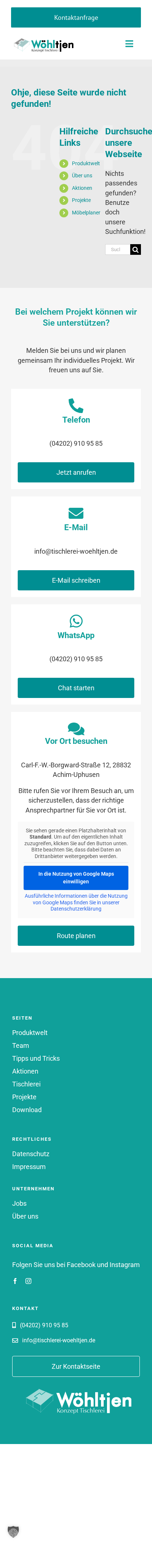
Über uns (82, 175)
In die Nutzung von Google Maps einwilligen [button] (76, 877)
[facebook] (15, 1281)
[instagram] (28, 1281)
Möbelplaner (86, 213)
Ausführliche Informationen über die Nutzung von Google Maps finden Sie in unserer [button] (76, 899)
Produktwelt (86, 163)
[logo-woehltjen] (42, 37)
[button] (13, 1532)
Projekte (81, 200)
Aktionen (82, 188)
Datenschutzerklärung (76, 909)
